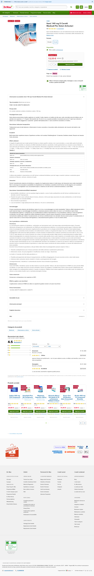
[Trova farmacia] (71, 7)
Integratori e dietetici (79, 504)
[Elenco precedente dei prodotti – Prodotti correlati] (81, 423)
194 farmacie (31, 414)
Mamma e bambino (78, 514)
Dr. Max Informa (10, 496)
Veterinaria (76, 516)
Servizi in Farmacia (44, 484)
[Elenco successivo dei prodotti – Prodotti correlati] (84, 423)
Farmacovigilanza (10, 499)
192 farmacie (57, 414)
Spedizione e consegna (29, 486)
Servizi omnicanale (44, 491)
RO (91, 570)
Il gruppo (9, 481)
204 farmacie (44, 414)
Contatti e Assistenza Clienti (30, 481)
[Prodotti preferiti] (77, 7)
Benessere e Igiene (78, 509)
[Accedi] (81, 7)
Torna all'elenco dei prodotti (15, 433)
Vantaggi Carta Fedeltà (29, 523)
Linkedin (59, 489)
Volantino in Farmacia (45, 481)
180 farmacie (17, 414)
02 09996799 (20, 570)
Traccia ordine (47, 12)
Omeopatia (76, 519)
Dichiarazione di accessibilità (30, 514)
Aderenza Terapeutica (45, 494)
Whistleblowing (10, 501)
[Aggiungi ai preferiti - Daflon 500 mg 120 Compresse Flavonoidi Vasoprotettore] (19, 386)
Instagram (59, 486)
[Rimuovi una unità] (49, 64)
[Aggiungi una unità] (55, 64)
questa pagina (20, 376)
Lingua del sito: (61, 570)
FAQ (24, 491)
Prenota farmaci (24, 12)
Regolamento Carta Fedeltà (30, 528)
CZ (85, 570)
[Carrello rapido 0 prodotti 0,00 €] (90, 7)
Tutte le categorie (78, 521)
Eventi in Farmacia (44, 486)
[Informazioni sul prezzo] (62, 58)
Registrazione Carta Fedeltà (30, 526)
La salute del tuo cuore (79, 491)
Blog (54, 12)
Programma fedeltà (36, 12)
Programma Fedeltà (11, 494)
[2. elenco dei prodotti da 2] (48, 423)
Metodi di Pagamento (28, 484)
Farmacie (15, 12)
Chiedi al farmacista (78, 489)
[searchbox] (41, 7)
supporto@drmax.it (8, 570)
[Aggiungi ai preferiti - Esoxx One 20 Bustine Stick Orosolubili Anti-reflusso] (71, 386)
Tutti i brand (77, 524)
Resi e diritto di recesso (29, 489)
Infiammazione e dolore (23, 330)
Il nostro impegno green (12, 491)
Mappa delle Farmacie (45, 479)
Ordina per (34, 344)
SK (87, 570)
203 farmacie (70, 414)
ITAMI (48, 21)
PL (89, 570)
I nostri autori (77, 481)
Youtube (59, 481)
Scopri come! (48, 1)
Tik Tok (59, 484)
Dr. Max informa (77, 484)
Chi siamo (9, 479)
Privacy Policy (27, 508)
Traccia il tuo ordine (28, 479)
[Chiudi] (92, 2)
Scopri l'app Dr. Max (11, 486)
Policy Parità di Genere (12, 504)
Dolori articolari (35, 330)
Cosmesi (76, 506)
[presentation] (14, 389)
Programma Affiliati (11, 489)
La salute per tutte (78, 486)
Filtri (48, 344)
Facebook (59, 479)
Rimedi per (76, 526)
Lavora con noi (10, 484)
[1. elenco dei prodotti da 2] (46, 423)
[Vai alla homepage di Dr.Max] (7, 7)
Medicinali (11, 330)
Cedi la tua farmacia (44, 489)
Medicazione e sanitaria (79, 511)
